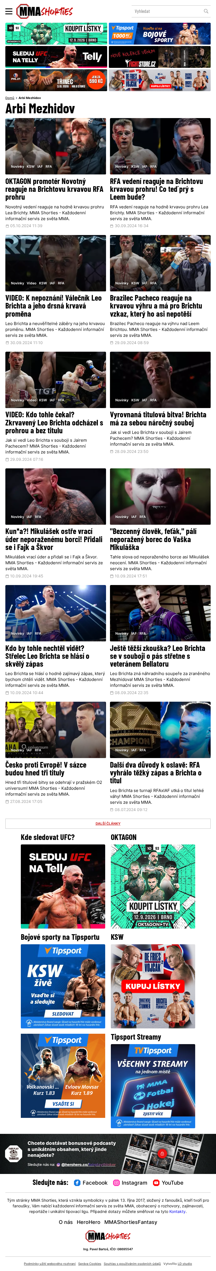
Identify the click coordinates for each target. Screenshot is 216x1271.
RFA (49, 167)
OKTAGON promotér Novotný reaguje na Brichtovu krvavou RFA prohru (54, 190)
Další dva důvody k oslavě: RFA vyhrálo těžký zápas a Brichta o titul (156, 774)
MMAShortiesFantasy (130, 1222)
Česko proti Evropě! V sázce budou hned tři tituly (45, 769)
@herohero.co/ (88, 1165)
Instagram (134, 1183)
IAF (40, 167)
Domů (9, 98)
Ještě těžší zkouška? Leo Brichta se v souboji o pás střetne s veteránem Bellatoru (157, 657)
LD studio (185, 1264)
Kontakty (177, 1212)
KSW (31, 167)
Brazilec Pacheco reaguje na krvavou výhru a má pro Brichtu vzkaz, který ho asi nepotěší (156, 307)
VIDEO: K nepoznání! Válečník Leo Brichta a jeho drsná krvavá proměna (53, 307)
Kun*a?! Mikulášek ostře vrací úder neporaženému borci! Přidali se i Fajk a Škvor (53, 540)
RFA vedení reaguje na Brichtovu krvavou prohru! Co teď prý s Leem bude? (156, 190)
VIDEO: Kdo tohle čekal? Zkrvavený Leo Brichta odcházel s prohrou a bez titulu (54, 423)
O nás (66, 1222)
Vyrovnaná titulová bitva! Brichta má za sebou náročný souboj (158, 419)
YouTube (172, 1183)
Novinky (17, 167)
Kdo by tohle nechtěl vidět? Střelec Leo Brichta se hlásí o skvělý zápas (47, 657)
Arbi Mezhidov (30, 98)
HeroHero (88, 1222)
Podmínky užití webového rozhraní (50, 1264)
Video (31, 283)
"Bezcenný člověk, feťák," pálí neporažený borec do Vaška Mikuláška (153, 540)
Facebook (95, 1183)
